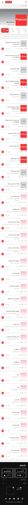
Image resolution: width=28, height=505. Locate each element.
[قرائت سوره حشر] (14, 199)
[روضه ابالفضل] (14, 212)
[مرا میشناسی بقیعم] (14, 97)
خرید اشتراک (8, 2)
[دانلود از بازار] (20, 475)
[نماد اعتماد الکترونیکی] (10, 491)
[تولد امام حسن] (14, 276)
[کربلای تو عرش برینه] (14, 289)
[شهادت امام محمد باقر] (14, 225)
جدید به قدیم (6, 36)
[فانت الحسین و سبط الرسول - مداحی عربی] (14, 45)
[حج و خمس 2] (14, 415)
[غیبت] (14, 377)
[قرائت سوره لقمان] (14, 161)
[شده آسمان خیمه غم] (14, 149)
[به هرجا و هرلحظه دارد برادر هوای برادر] (14, 84)
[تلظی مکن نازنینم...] (14, 71)
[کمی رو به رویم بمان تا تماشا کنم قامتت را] (14, 58)
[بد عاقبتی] (14, 352)
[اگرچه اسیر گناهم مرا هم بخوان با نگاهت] (14, 110)
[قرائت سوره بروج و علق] (14, 186)
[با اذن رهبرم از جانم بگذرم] (14, 339)
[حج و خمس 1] (14, 428)
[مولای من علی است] (14, 440)
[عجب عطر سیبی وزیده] (14, 136)
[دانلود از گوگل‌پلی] (20, 470)
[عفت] (14, 390)
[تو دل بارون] (14, 327)
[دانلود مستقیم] (7, 470)
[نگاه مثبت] (14, 402)
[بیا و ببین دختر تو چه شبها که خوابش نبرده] (14, 123)
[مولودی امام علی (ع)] (14, 263)
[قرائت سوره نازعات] (14, 174)
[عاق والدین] (14, 365)
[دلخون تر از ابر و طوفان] (14, 301)
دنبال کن (4, 30)
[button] (26, 2)
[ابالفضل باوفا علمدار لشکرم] (14, 314)
